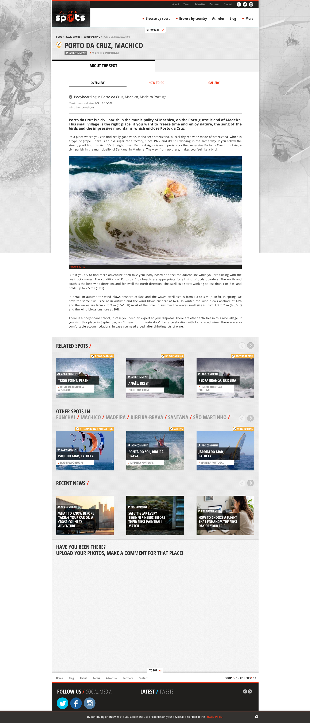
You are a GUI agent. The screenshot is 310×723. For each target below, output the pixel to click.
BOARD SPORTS (73, 37)
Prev (242, 345)
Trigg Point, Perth (73, 380)
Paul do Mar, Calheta (76, 455)
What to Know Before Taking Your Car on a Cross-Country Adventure (76, 519)
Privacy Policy (213, 717)
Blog (233, 18)
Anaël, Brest (138, 383)
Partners (214, 4)
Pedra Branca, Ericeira (217, 380)
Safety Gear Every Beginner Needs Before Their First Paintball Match (146, 519)
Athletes (218, 18)
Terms (186, 4)
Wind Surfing (245, 429)
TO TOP (153, 670)
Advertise (200, 4)
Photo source (77, 266)
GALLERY (214, 82)
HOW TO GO (156, 82)
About (175, 4)
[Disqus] (155, 614)
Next (250, 345)
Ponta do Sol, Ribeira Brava (146, 453)
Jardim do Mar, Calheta (211, 453)
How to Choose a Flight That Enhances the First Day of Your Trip (218, 521)
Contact (228, 4)
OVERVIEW (98, 82)
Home (59, 37)
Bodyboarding (92, 37)
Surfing (178, 429)
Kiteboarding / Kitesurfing (96, 429)
